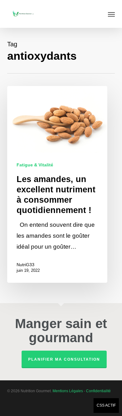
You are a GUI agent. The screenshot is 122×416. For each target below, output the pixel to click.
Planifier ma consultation (64, 359)
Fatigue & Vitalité (35, 164)
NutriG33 (25, 264)
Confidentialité (98, 391)
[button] (111, 14)
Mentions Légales (68, 391)
